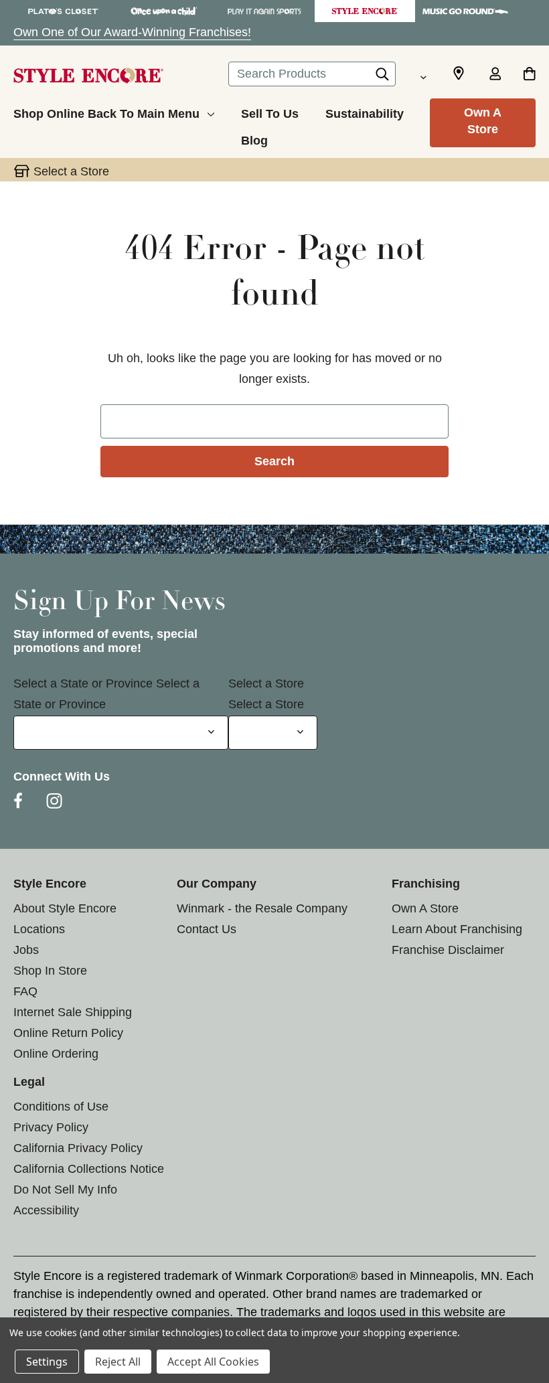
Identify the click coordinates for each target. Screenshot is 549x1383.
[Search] (382, 77)
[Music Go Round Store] (465, 11)
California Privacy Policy (78, 1148)
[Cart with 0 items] (529, 75)
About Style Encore (64, 908)
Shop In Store (50, 970)
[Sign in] (495, 75)
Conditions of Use (60, 1106)
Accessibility (46, 1210)
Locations (39, 929)
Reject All (118, 1361)
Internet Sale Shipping (72, 1012)
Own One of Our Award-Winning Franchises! (132, 32)
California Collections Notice (88, 1168)
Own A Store (482, 121)
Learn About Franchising (457, 929)
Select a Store (266, 683)
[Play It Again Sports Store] (264, 11)
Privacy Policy (50, 1127)
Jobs (26, 950)
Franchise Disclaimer (448, 950)
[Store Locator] (459, 74)
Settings (47, 1361)
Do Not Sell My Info (65, 1189)
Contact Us (206, 929)
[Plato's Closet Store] (63, 11)
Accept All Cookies (213, 1361)
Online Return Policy (68, 1033)
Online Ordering (55, 1053)
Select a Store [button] (71, 171)
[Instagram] (54, 801)
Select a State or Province (83, 683)
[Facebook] (18, 801)
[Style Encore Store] (365, 11)
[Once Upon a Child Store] (164, 11)
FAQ (25, 991)
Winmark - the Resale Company (262, 908)
